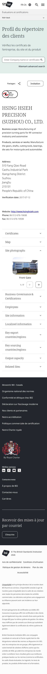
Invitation (35, 83)
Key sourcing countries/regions (15, 347)
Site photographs (15, 250)
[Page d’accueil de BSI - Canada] (7, 5)
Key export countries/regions (15, 335)
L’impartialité (6, 584)
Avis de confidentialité (12, 562)
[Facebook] (8, 470)
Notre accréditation (11, 417)
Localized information (18, 324)
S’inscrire (9, 534)
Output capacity (14, 358)
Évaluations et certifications (15, 12)
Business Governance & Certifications (19, 296)
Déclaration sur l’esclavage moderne (20, 404)
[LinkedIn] (3, 470)
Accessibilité (22, 572)
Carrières (6, 498)
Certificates (11, 233)
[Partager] (19, 83)
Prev (30, 285)
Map (8, 242)
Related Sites (12, 366)
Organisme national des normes (18, 391)
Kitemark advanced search (32, 66)
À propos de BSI (10, 485)
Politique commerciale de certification (21, 423)
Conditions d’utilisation (33, 562)
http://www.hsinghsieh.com (25, 211)
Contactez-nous (10, 492)
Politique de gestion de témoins (16, 567)
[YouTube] (14, 470)
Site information (15, 315)
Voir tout (6, 17)
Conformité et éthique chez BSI (17, 397)
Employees (11, 307)
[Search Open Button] (37, 5)
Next (39, 285)
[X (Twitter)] (19, 470)
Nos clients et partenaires (14, 410)
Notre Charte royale (12, 429)
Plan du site (38, 567)
